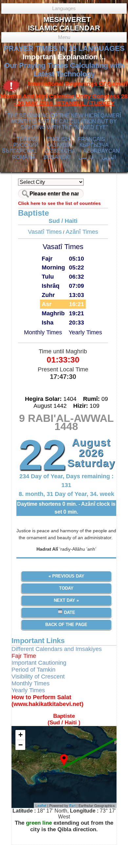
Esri (72, 805)
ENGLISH (58, 139)
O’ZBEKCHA (60, 151)
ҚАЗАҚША (59, 145)
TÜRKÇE (27, 139)
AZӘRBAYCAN (101, 151)
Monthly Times (43, 332)
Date (69, 612)
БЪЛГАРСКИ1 (19, 151)
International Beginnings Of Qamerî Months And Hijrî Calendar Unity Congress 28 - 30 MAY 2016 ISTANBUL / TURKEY (64, 94)
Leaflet (40, 805)
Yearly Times (85, 332)
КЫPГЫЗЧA (94, 145)
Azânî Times (82, 231)
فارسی (86, 157)
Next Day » (66, 600)
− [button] (20, 745)
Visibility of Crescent (38, 676)
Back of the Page (66, 624)
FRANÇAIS (91, 139)
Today (66, 588)
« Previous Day (66, 576)
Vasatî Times (45, 231)
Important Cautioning (38, 662)
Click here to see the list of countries (59, 203)
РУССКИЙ (26, 145)
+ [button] (20, 735)
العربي (109, 157)
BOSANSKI (57, 157)
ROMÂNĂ (23, 157)
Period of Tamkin (33, 669)
